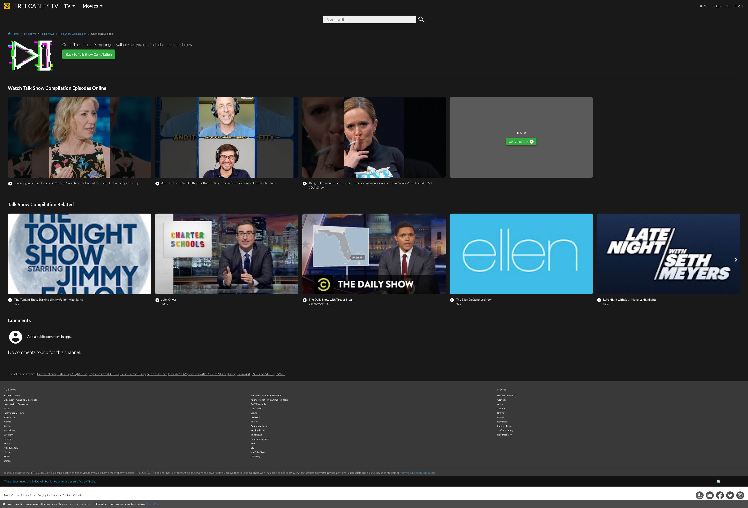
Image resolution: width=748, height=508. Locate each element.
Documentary (504, 434)
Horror (7, 421)
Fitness (8, 456)
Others (7, 460)
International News (14, 412)
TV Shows (10, 389)
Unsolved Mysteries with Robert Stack (197, 374)
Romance (502, 421)
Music (7, 452)
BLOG (716, 6)
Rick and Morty (263, 374)
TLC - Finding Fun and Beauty (266, 395)
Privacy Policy (153, 504)
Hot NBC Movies (506, 395)
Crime (7, 425)
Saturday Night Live (72, 374)
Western (8, 434)
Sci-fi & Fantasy (505, 430)
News (7, 408)
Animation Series (260, 425)
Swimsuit (243, 374)
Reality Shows (258, 430)
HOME (703, 6)
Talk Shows (256, 434)
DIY (252, 447)
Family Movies (504, 425)
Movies (501, 389)
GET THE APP (734, 6)
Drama (500, 412)
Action (500, 404)
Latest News (46, 374)
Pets (253, 443)
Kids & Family (11, 447)
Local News (257, 408)
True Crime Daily (133, 374)
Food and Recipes (260, 438)
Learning (255, 456)
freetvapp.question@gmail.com (417, 472)
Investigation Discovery (16, 404)
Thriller (254, 421)
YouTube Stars (258, 452)
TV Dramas (9, 417)
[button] (736, 259)
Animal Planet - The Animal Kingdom (269, 399)
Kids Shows (10, 430)
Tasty (232, 374)
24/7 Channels (258, 404)
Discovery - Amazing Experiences (21, 399)
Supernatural (157, 374)
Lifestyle (8, 438)
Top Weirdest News (104, 374)
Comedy (255, 417)
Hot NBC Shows (12, 395)
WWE (280, 374)
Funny (7, 443)
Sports (254, 412)
